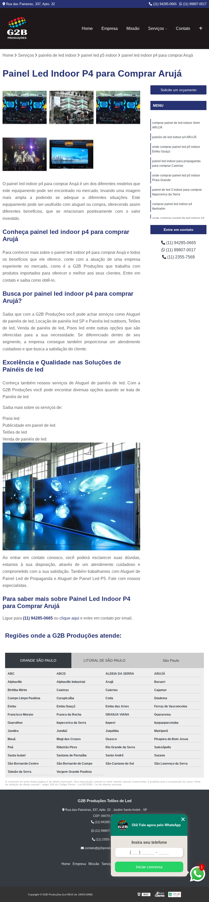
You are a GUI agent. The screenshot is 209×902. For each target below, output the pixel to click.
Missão (132, 28)
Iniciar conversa (149, 867)
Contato (183, 28)
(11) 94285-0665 (164, 4)
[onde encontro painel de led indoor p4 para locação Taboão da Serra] (71, 154)
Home (87, 28)
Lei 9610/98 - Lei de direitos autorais (99, 784)
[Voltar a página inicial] (17, 28)
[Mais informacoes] (200, 28)
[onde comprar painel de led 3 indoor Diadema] (118, 107)
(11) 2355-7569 (180, 257)
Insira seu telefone (149, 842)
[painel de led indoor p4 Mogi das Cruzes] (71, 107)
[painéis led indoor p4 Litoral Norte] (25, 154)
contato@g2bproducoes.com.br (106, 848)
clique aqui (69, 618)
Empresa (109, 28)
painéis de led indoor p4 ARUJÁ (174, 137)
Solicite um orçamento (179, 90)
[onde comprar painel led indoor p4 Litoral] (25, 107)
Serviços (156, 28)
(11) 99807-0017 (194, 4)
